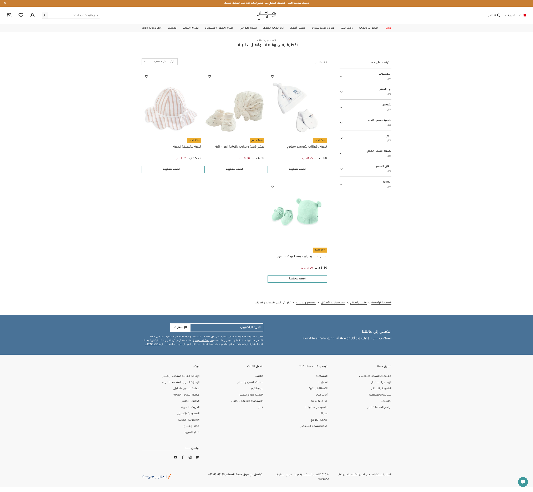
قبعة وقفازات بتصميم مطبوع (306, 147)
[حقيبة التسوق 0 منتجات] (9, 15)
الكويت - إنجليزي (190, 401)
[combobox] (160, 61)
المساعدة (322, 376)
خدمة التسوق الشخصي (314, 426)
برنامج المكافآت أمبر (379, 407)
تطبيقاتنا (386, 401)
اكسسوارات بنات (266, 40)
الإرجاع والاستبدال (380, 382)
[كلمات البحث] (45, 15)
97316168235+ (152, 344)
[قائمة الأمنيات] (272, 76)
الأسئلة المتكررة (318, 388)
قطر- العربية (192, 432)
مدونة (324, 413)
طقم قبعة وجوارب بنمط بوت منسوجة (301, 256)
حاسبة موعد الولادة (316, 407)
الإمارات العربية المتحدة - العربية (180, 382)
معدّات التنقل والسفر (250, 382)
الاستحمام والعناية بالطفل (247, 401)
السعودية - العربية (188, 420)
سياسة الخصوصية (203, 340)
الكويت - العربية (190, 407)
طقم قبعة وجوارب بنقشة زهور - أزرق (239, 147)
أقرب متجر (321, 395)
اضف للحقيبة (297, 169)
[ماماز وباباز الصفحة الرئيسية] (266, 15)
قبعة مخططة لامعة (187, 147)
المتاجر (493, 15)
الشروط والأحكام (381, 388)
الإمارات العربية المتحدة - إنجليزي (180, 376)
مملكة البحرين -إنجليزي (186, 388)
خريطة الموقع (319, 420)
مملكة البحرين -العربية (186, 395)
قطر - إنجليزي (191, 426)
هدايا (260, 407)
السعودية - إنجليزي (188, 413)
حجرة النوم (257, 388)
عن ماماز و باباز (319, 401)
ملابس (259, 376)
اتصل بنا (323, 382)
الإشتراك (180, 327)
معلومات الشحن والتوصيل (375, 376)
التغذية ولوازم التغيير (251, 395)
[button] (388, 28)
